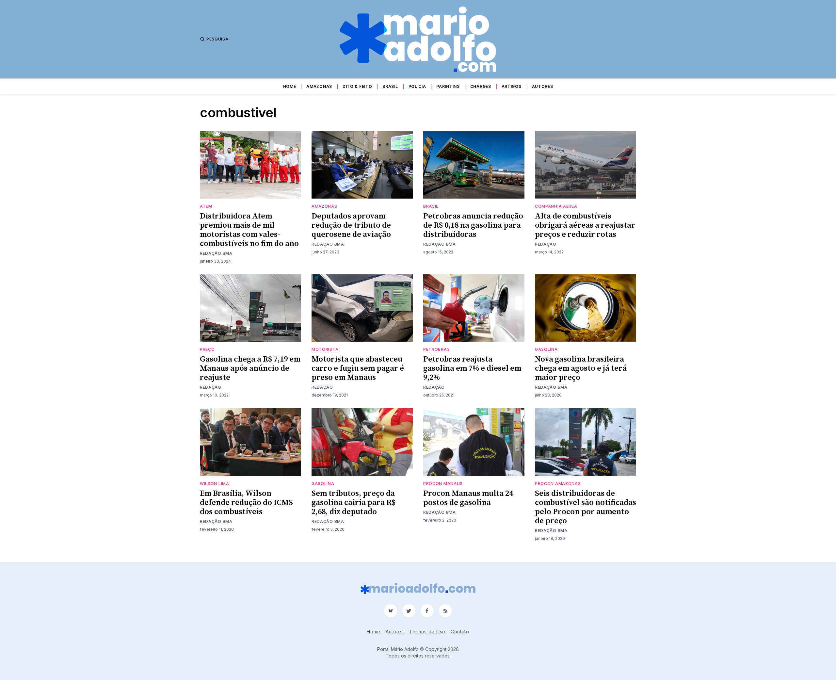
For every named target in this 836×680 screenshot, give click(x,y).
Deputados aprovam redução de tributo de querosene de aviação (351, 225)
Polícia (417, 86)
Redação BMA (216, 253)
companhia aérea (556, 206)
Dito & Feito (357, 86)
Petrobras (436, 349)
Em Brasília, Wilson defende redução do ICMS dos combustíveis (246, 503)
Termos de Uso (427, 631)
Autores (542, 86)
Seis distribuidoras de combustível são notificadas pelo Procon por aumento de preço (585, 507)
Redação (545, 244)
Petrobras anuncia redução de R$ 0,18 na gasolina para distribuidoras (473, 225)
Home (289, 86)
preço (207, 349)
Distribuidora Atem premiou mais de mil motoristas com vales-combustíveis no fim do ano (249, 230)
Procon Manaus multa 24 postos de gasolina (468, 498)
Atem (206, 206)
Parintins (447, 86)
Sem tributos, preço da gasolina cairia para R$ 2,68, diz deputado (353, 503)
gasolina (546, 349)
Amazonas (319, 86)
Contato (460, 631)
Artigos (512, 86)
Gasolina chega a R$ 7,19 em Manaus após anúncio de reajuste (250, 368)
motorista (325, 349)
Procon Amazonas (558, 483)
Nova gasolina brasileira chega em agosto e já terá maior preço (581, 368)
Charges (480, 86)
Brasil (390, 86)
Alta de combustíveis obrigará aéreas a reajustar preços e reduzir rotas (585, 225)
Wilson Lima (214, 483)
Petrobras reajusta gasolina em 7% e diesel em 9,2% (472, 368)
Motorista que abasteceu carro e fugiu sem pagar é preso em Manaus (358, 368)
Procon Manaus (443, 483)
